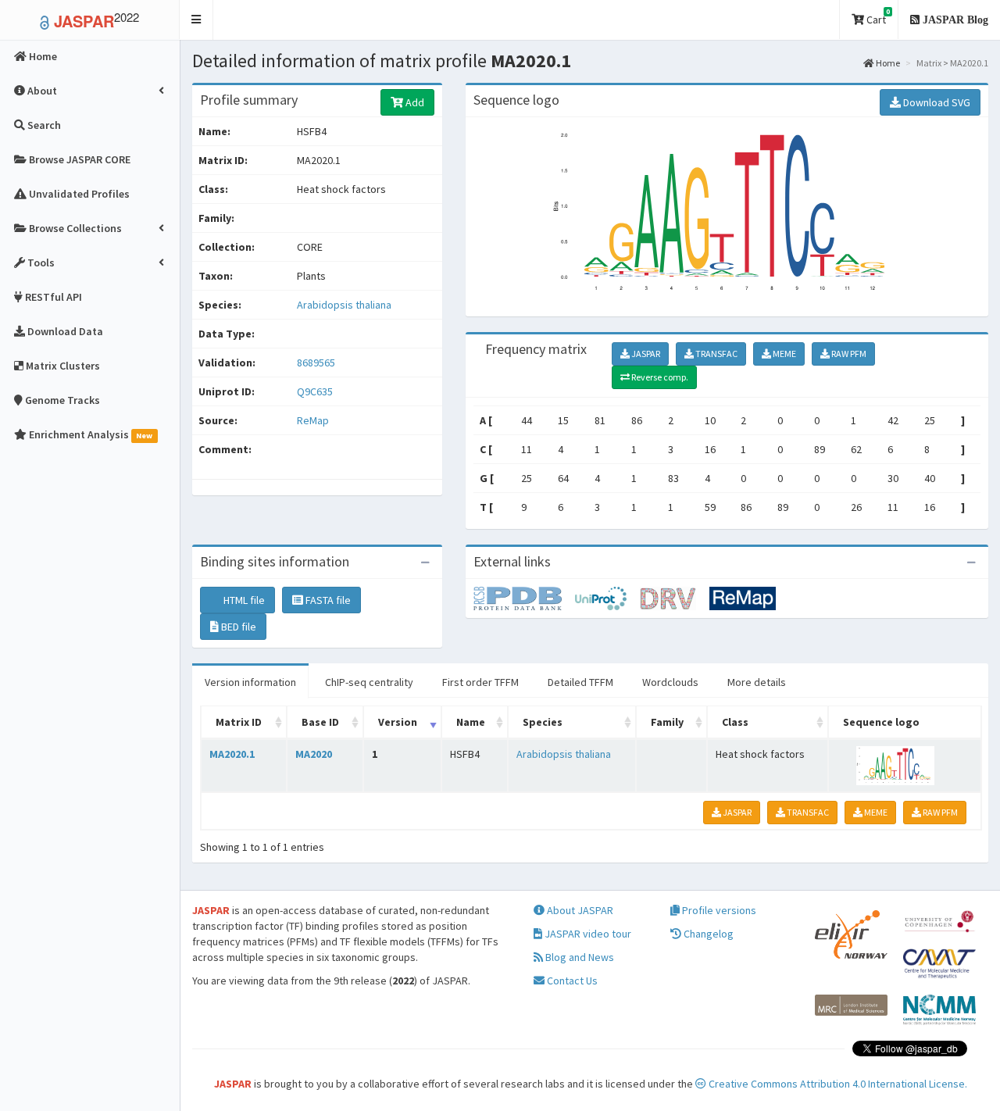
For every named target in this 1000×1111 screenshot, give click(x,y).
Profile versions (718, 910)
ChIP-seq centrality (369, 682)
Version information (250, 682)
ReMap (313, 420)
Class (735, 722)
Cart (877, 17)
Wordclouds (670, 682)
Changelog (707, 934)
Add (413, 102)
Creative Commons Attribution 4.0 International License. (836, 1084)
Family (667, 722)
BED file (237, 627)
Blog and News (578, 957)
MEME (783, 353)
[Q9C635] (524, 598)
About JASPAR (579, 910)
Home (887, 63)
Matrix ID (239, 722)
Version (397, 722)
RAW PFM (848, 353)
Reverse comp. (659, 377)
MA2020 (313, 754)
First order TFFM (480, 682)
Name (470, 722)
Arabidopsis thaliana (344, 305)
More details (756, 682)
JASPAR (645, 353)
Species (542, 722)
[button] (196, 20)
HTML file (243, 600)
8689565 (316, 362)
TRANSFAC (716, 353)
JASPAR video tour (586, 934)
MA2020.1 (232, 754)
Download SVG (935, 102)
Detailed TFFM (580, 682)
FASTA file (327, 600)
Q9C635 (316, 391)
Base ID (320, 722)
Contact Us (571, 980)
